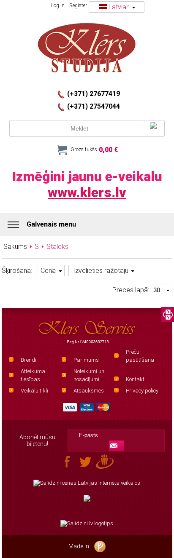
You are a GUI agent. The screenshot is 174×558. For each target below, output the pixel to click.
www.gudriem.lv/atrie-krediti (87, 503)
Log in (58, 5)
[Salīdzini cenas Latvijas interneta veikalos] (87, 483)
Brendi (28, 360)
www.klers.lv (87, 192)
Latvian (119, 7)
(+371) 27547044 (93, 107)
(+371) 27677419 (93, 94)
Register (78, 5)
